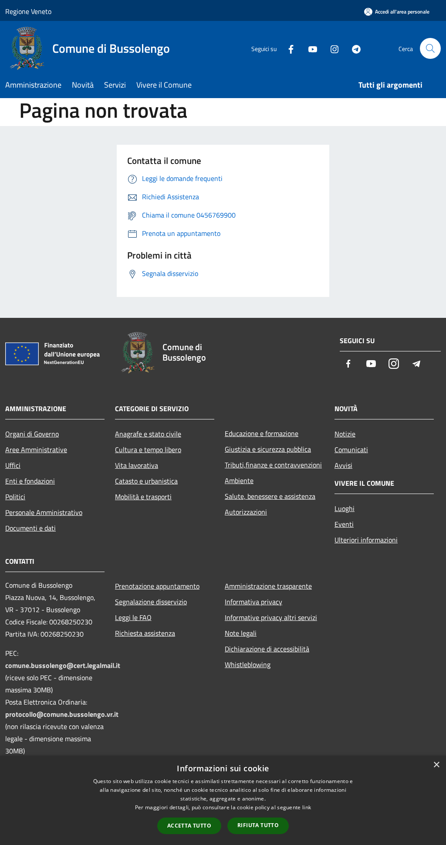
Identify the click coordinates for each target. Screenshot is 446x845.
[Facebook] (287, 48)
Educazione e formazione (261, 433)
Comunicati (351, 449)
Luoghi (344, 508)
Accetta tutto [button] (189, 825)
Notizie (344, 434)
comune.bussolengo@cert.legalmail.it (62, 665)
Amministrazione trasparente (268, 586)
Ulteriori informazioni (366, 540)
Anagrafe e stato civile (148, 434)
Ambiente (239, 480)
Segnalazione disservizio (151, 601)
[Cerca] (430, 48)
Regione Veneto (28, 11)
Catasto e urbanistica (146, 481)
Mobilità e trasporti (143, 496)
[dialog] (223, 800)
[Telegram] (353, 48)
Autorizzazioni (246, 512)
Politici (15, 496)
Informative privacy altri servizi (271, 617)
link (306, 807)
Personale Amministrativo (43, 512)
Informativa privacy (253, 601)
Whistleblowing (247, 664)
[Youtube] (309, 48)
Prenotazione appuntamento (157, 586)
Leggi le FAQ (133, 617)
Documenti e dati (30, 528)
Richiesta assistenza (145, 633)
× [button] (436, 765)
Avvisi (343, 465)
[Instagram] (331, 48)
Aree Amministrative (36, 449)
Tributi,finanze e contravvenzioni (273, 465)
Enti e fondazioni (30, 481)
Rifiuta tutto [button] (258, 825)
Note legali (241, 633)
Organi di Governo (32, 434)
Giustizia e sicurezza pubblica (268, 449)
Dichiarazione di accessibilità (267, 649)
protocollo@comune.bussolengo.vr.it (61, 714)
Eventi (344, 524)
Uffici (12, 465)
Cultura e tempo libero (148, 449)
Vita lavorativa (136, 465)
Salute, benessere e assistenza (270, 496)
